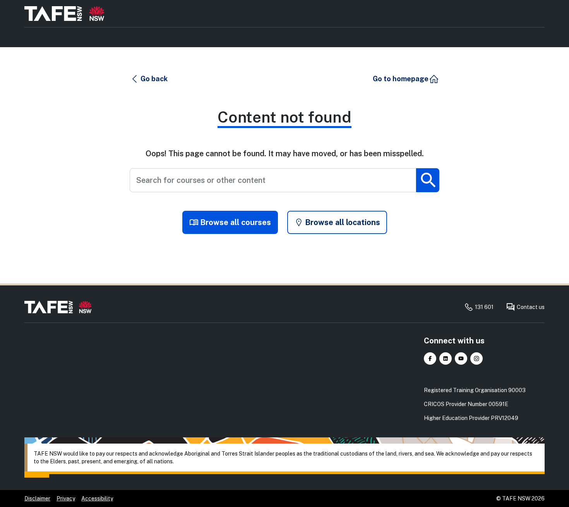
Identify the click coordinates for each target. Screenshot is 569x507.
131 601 (484, 307)
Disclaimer (37, 498)
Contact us (531, 307)
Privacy (66, 498)
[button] (149, 79)
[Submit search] (427, 180)
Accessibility (97, 498)
